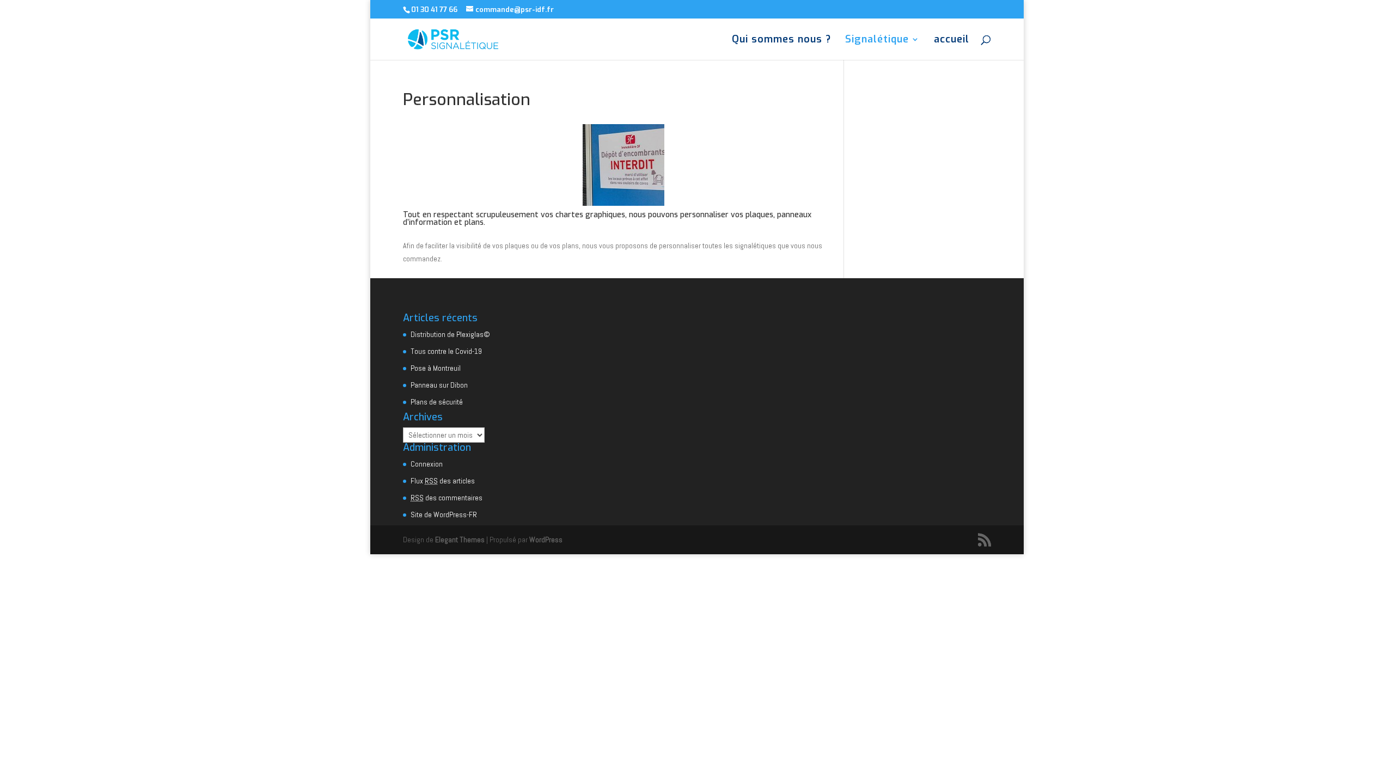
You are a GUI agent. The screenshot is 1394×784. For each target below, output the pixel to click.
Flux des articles (443, 481)
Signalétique (877, 40)
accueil (951, 40)
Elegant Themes (460, 539)
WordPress (546, 539)
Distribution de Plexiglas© (450, 334)
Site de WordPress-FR (444, 514)
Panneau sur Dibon (439, 385)
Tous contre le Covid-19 (446, 351)
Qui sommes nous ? (781, 40)
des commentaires (446, 498)
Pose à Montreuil (436, 368)
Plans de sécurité (437, 402)
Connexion (427, 464)
